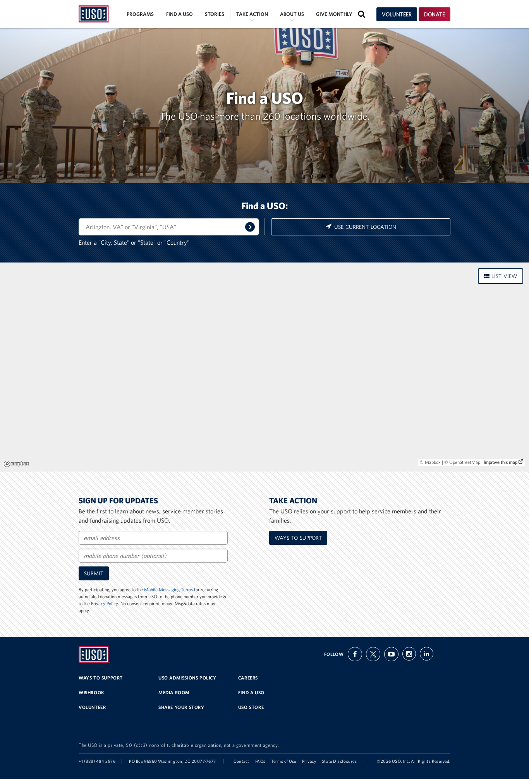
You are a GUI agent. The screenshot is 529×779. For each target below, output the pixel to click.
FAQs (260, 761)
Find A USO (251, 692)
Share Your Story (181, 707)
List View (503, 276)
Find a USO (179, 14)
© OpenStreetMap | (464, 462)
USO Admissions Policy (187, 678)
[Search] (250, 227)
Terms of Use (283, 761)
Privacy (309, 761)
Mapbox (16, 464)
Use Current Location (364, 226)
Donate (434, 14)
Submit (93, 573)
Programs (140, 14)
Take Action (252, 14)
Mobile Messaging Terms (168, 589)
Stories (214, 14)
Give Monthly (334, 14)
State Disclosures (339, 761)
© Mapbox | (432, 462)
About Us (292, 14)
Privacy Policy (104, 603)
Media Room (174, 692)
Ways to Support (101, 678)
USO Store (251, 707)
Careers (248, 678)
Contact (241, 761)
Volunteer (397, 14)
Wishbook (92, 692)
